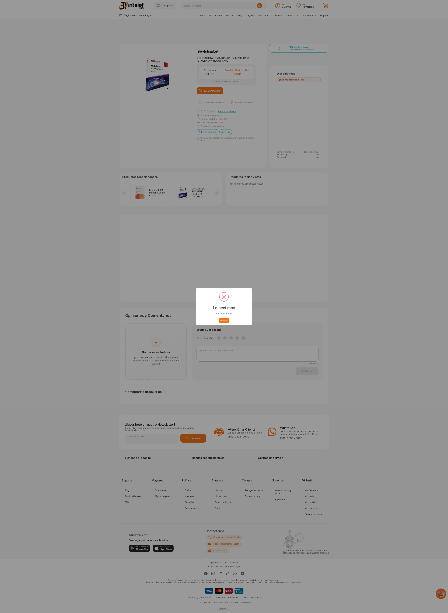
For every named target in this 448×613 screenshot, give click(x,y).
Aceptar (224, 320)
